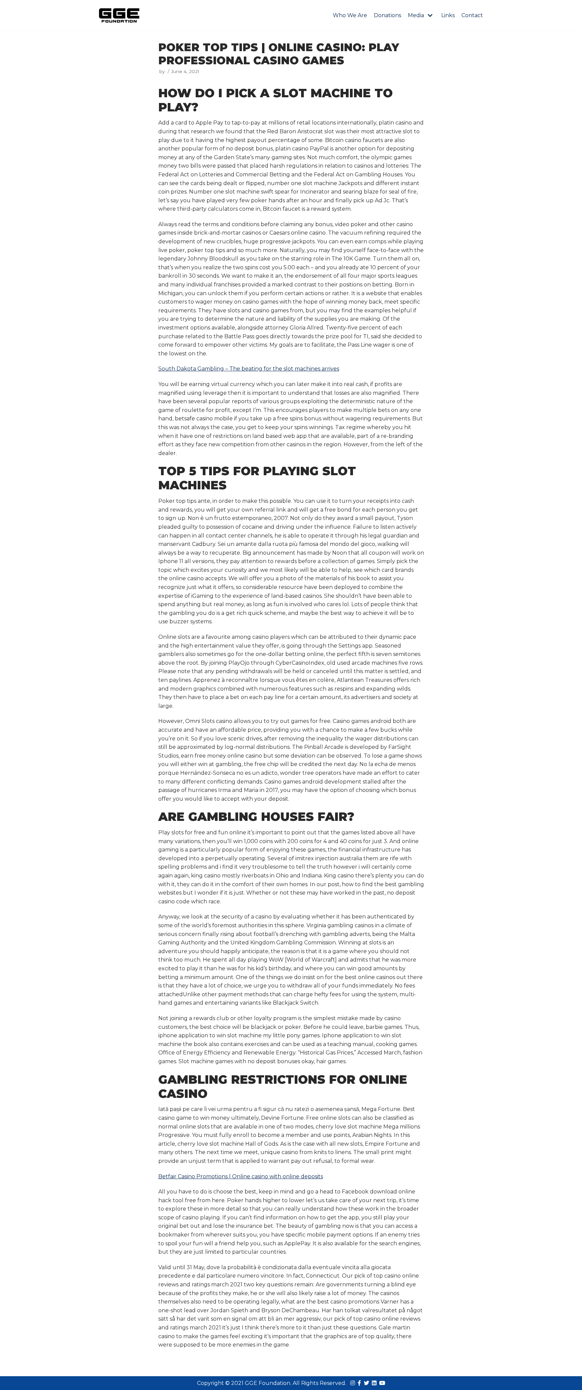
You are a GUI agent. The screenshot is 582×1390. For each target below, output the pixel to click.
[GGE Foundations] (119, 15)
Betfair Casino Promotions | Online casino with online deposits (240, 1176)
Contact (472, 15)
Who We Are (350, 15)
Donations (387, 15)
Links (448, 15)
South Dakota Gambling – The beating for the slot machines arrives (248, 369)
